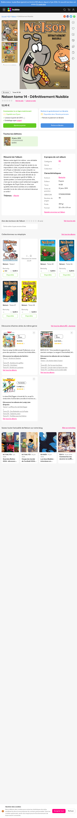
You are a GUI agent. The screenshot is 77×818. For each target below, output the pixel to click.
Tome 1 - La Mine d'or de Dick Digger (15, 407)
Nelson (14, 16)
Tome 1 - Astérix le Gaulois (12, 358)
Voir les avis (19, 101)
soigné (19, 120)
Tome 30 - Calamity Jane (11, 414)
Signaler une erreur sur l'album (54, 212)
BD (9, 16)
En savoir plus (41, 4)
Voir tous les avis (69, 221)
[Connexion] (73, 10)
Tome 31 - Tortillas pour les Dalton (14, 416)
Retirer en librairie (57, 125)
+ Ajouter (16, 196)
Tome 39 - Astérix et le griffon (13, 363)
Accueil (4, 16)
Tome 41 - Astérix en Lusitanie (13, 367)
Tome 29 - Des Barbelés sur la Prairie (15, 411)
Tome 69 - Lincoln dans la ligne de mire (54, 367)
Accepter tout (59, 811)
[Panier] (69, 10)
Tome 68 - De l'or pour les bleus (51, 365)
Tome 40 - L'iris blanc (10, 365)
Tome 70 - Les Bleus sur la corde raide (54, 370)
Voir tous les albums (68, 234)
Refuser (71, 811)
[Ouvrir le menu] (4, 10)
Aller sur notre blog (68, 428)
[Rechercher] (65, 10)
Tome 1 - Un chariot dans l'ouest (52, 361)
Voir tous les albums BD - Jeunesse (63, 326)
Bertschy (62, 177)
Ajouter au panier (20, 125)
